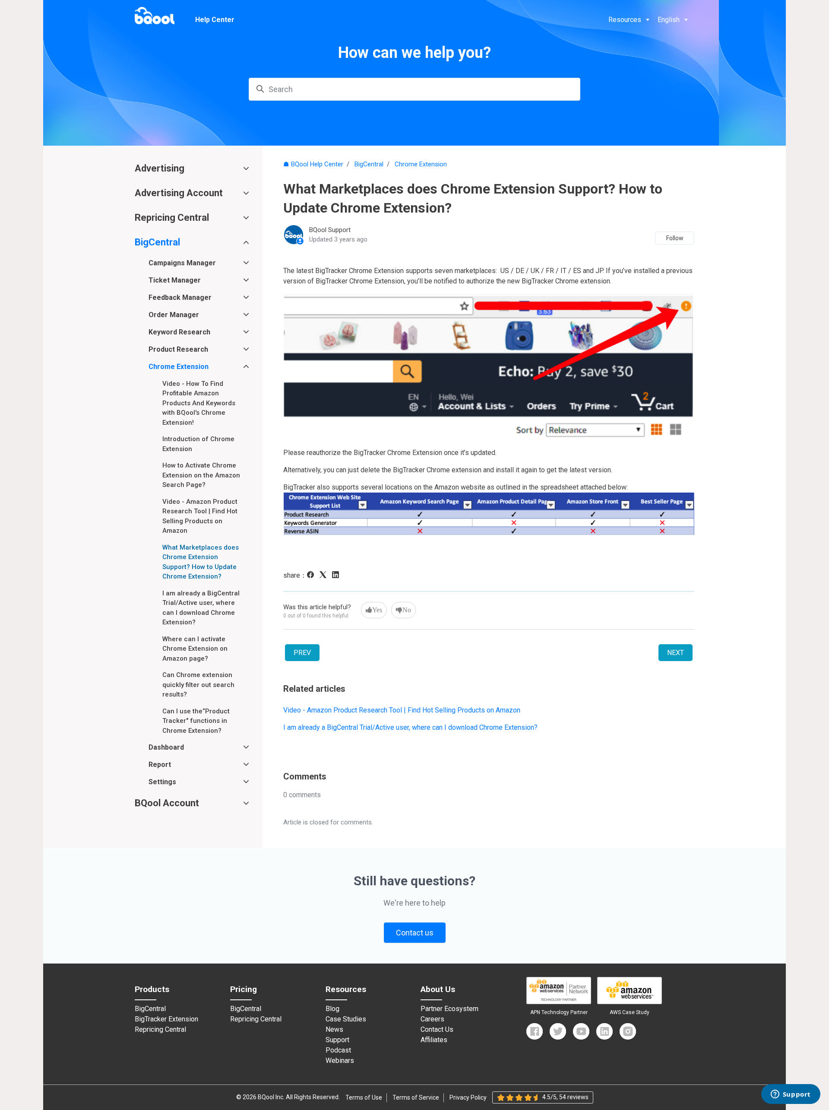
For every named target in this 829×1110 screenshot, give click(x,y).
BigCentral (368, 164)
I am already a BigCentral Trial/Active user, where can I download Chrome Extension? (410, 727)
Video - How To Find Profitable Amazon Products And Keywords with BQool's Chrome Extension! (198, 403)
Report (160, 764)
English (669, 20)
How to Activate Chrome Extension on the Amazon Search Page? (201, 475)
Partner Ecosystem (449, 1009)
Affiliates (434, 1040)
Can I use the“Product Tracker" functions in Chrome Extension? (196, 721)
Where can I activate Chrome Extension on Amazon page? (195, 648)
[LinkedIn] (337, 575)
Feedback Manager (180, 297)
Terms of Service (415, 1097)
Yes (377, 610)
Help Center (214, 20)
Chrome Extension (421, 164)
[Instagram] (628, 1031)
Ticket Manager (175, 280)
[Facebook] (312, 575)
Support (337, 1040)
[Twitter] (558, 1031)
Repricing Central (172, 217)
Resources (624, 20)
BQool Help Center (317, 164)
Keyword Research (179, 332)
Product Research (178, 349)
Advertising (159, 168)
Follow (674, 238)
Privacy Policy (468, 1097)
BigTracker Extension (166, 1019)
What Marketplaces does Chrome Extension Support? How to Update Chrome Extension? (200, 562)
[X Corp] (325, 575)
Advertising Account (179, 193)
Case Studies (346, 1019)
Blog (332, 1009)
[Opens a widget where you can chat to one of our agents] (790, 1095)
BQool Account (167, 803)
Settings (162, 782)
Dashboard (166, 747)
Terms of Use (363, 1097)
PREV (302, 653)
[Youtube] (581, 1031)
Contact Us (437, 1029)
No (406, 610)
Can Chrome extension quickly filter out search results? (198, 684)
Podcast (338, 1050)
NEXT (675, 653)
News (334, 1029)
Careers (432, 1019)
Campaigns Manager (182, 263)
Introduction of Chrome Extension (198, 444)
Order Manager (174, 315)
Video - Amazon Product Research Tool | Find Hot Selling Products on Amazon (401, 710)
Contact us (414, 932)
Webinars (340, 1060)
